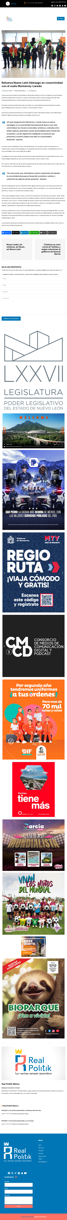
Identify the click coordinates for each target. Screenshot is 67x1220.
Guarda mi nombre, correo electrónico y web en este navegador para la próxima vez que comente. (30, 274)
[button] (4, 490)
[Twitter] (57, 6)
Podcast (40, 1150)
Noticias (40, 1153)
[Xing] (15, 1173)
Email (6, 1188)
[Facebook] (52, 6)
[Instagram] (55, 6)
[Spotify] (60, 6)
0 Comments (32, 91)
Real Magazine (42, 1162)
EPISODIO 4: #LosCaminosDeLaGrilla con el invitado (18, 1121)
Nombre (6, 1181)
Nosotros (41, 1148)
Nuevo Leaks (42, 1156)
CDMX (40, 1159)
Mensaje (6, 1195)
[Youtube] (65, 6)
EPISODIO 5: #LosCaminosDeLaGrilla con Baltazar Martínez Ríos (21, 1110)
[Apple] (62, 6)
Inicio (39, 1145)
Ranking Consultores (40, 1217)
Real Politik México (20, 91)
